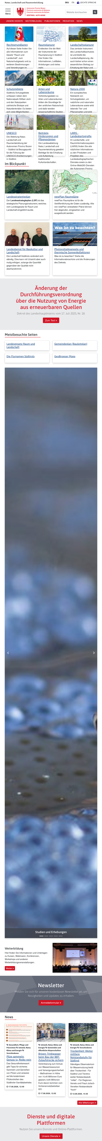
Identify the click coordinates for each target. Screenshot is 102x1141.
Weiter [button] (9, 968)
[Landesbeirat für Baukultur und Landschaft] (27, 233)
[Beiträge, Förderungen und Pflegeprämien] (51, 121)
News (79, 21)
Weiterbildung (33, 21)
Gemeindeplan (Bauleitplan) (70, 343)
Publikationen (52, 21)
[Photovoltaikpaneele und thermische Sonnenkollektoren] (75, 233)
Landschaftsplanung (82, 44)
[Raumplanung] (51, 33)
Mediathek (68, 21)
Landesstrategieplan (18, 196)
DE (67, 2)
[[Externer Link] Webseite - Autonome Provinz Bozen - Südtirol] (33, 11)
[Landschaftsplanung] (83, 33)
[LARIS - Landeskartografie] (83, 121)
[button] (51, 932)
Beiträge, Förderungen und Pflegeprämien (48, 136)
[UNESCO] (19, 121)
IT (73, 2)
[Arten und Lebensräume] (51, 77)
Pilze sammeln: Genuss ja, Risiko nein (19, 1058)
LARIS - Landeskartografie (81, 134)
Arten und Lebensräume (46, 90)
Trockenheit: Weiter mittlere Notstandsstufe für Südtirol (81, 1055)
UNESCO (12, 132)
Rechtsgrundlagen (17, 44)
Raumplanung (46, 44)
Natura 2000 (77, 88)
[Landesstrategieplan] (27, 181)
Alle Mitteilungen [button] (86, 1102)
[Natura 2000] (83, 77)
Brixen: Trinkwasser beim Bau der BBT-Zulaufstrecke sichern (50, 1057)
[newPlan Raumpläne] (75, 181)
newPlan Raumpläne (66, 196)
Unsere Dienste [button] (50, 1136)
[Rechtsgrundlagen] (19, 33)
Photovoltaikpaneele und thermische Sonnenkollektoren (72, 251)
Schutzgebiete (15, 88)
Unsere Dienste (14, 21)
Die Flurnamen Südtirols (21, 356)
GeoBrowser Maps (64, 356)
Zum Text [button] (50, 320)
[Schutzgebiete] (19, 77)
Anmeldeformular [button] (50, 1002)
